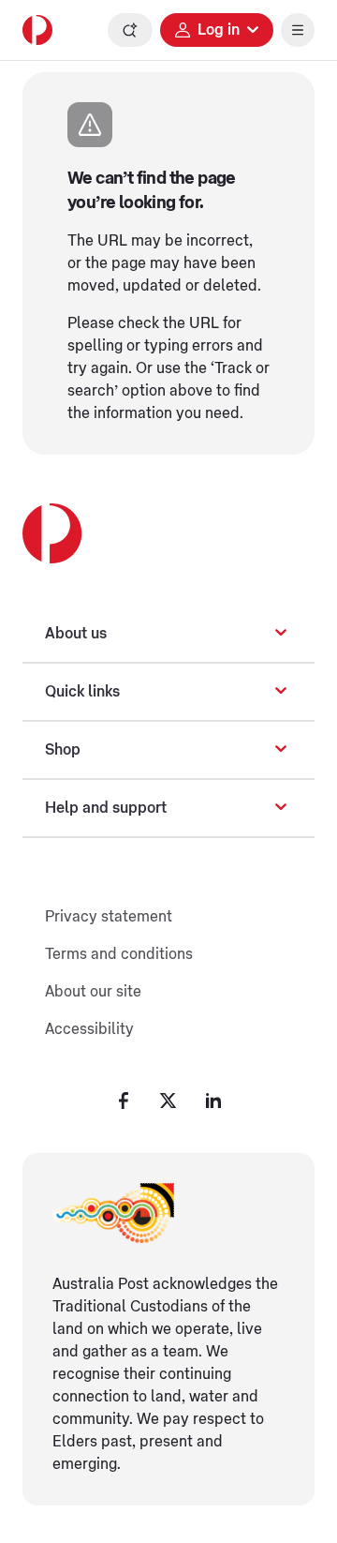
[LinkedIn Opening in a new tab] (213, 1101)
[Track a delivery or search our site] (130, 30)
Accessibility (89, 1029)
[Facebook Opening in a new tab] (124, 1101)
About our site (93, 991)
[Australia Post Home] (37, 30)
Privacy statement (108, 916)
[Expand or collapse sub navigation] (281, 634)
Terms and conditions (119, 954)
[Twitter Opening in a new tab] (168, 1101)
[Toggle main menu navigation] (298, 30)
